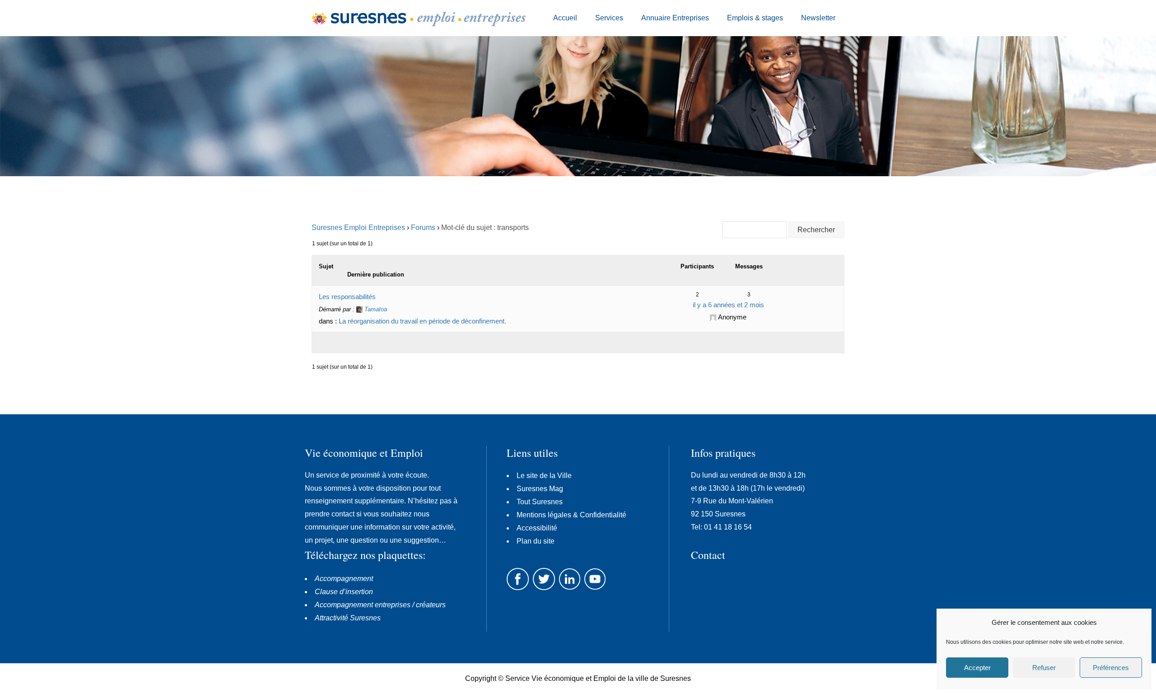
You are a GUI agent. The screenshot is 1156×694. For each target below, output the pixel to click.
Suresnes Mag (540, 488)
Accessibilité (537, 528)
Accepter (977, 667)
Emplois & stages (755, 18)
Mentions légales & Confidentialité (571, 515)
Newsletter (818, 18)
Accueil (565, 18)
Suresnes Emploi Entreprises (358, 227)
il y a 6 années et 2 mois (728, 305)
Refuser (1044, 667)
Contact (708, 555)
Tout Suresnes (540, 502)
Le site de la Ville (544, 475)
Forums (423, 227)
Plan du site (536, 541)
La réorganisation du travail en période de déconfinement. (422, 321)
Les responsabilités (347, 296)
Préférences (1111, 667)
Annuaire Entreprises (675, 18)
